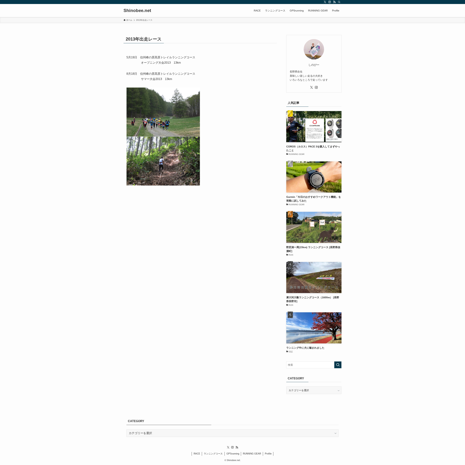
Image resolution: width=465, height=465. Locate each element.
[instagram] (329, 2)
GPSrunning (233, 453)
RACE (197, 453)
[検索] (339, 2)
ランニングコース (213, 453)
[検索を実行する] (337, 364)
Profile (268, 453)
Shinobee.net (137, 10)
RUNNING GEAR (252, 453)
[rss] (334, 2)
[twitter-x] (325, 2)
